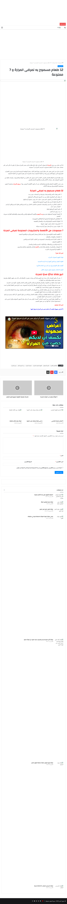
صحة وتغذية (54, 62)
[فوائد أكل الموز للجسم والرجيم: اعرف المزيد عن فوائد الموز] (58, 700)
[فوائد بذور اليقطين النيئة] (58, 504)
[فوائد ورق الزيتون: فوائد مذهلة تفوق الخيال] (58, 823)
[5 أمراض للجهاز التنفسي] (54, 414)
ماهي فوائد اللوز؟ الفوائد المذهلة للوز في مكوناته (40, 516)
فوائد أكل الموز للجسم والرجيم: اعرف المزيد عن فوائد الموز (38, 640)
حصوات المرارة (29, 365)
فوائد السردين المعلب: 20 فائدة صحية (43, 886)
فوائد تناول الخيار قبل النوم (46, 509)
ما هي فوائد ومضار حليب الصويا (34, 421)
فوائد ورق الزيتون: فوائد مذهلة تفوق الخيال (42, 763)
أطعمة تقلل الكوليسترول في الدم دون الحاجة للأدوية (50, 265)
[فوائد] (59, 27)
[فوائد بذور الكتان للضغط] (12, 414)
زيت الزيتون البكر (21, 365)
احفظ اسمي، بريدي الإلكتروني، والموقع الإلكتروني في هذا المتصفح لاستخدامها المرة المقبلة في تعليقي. (39, 467)
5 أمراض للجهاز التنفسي (57, 421)
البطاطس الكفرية (54, 365)
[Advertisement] (33, 11)
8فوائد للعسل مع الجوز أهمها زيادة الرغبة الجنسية (50, 261)
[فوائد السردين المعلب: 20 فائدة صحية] (58, 888)
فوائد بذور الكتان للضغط (15, 421)
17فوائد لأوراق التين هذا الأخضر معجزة (43, 495)
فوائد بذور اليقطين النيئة (47, 502)
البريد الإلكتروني (59, 461)
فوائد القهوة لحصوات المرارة (55, 257)
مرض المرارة (13, 365)
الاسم (61, 455)
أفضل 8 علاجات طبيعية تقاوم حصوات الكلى (52, 270)
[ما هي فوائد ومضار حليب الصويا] (33, 414)
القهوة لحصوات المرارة (37, 365)
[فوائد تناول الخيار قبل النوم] (58, 511)
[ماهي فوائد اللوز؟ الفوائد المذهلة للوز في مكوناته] (58, 577)
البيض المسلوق (46, 365)
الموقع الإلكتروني (28, 461)
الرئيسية (60, 62)
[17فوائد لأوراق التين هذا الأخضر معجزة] (58, 497)
